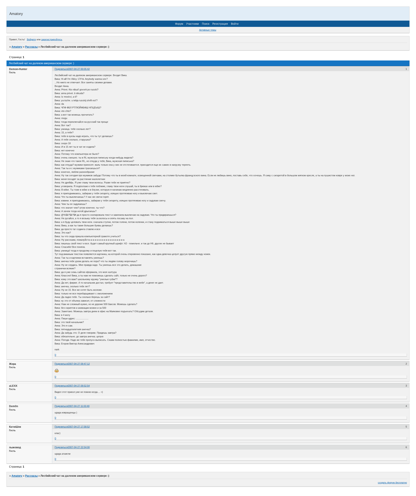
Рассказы (31, 46)
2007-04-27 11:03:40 (78, 406)
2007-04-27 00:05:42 (79, 69)
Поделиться (61, 69)
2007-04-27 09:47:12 (79, 363)
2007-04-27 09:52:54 (79, 385)
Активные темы (207, 30)
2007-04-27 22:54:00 (79, 447)
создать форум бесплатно (392, 482)
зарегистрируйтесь (51, 39)
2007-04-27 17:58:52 (79, 426)
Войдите (31, 39)
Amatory (16, 46)
